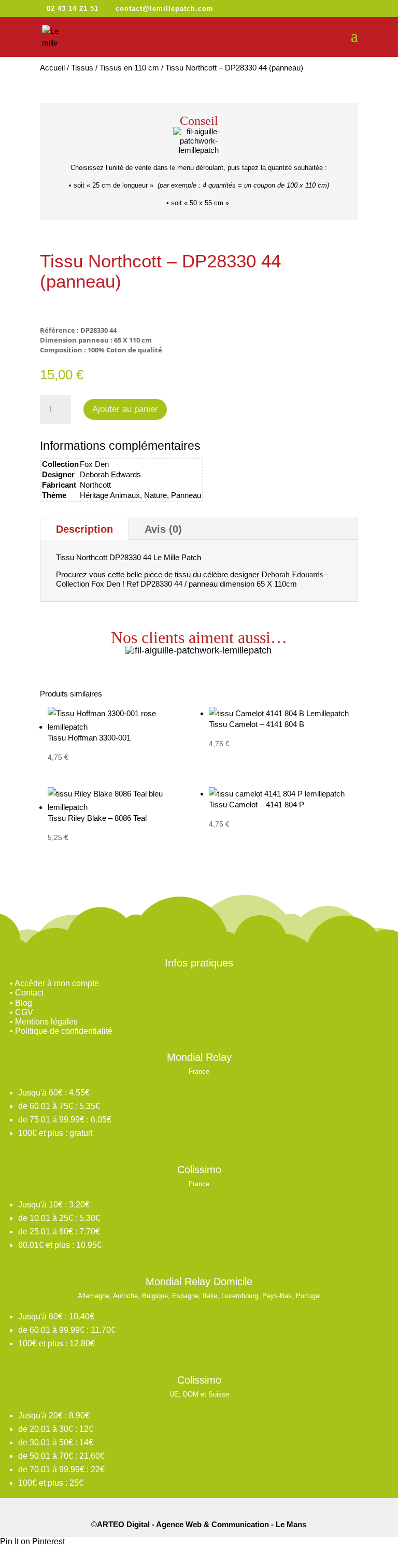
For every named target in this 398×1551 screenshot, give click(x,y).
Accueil (52, 67)
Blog (23, 1003)
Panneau (186, 495)
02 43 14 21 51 (72, 8)
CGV (24, 1012)
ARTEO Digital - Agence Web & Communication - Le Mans (201, 1524)
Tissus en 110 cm (129, 67)
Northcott (95, 484)
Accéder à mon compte (57, 983)
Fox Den (94, 464)
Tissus (82, 67)
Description (84, 529)
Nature (155, 495)
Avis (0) (163, 529)
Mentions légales (46, 1021)
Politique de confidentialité (63, 1031)
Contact (29, 992)
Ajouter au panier (125, 409)
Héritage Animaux (110, 495)
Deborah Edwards (110, 474)
